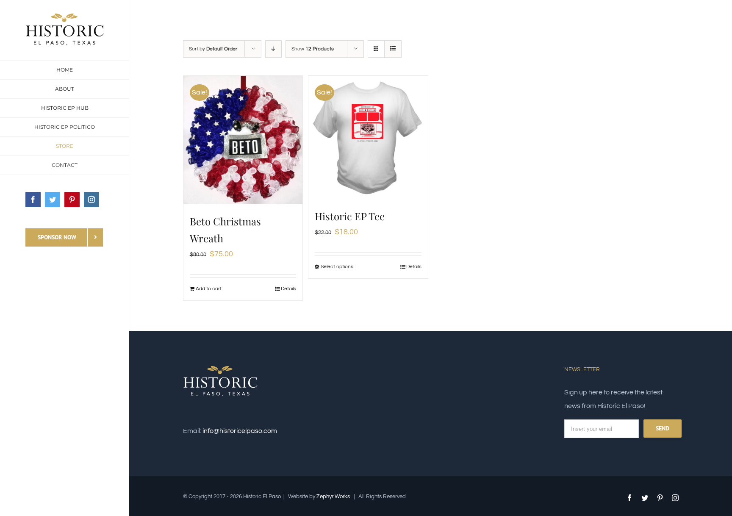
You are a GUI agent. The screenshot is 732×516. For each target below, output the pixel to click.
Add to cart (209, 288)
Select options (337, 266)
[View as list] (393, 49)
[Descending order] (273, 49)
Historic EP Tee (350, 216)
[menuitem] (64, 70)
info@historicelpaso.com (239, 430)
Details (288, 288)
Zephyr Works (333, 496)
